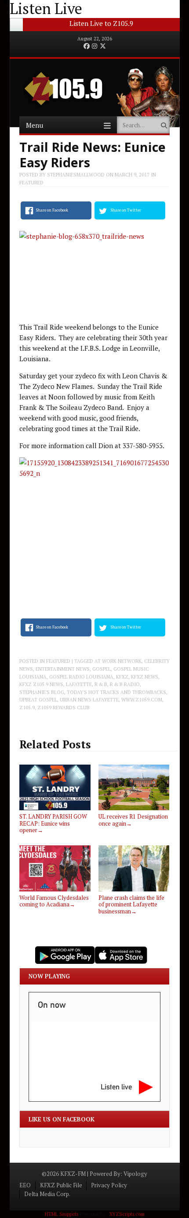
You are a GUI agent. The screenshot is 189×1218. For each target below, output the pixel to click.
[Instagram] (94, 46)
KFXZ (122, 677)
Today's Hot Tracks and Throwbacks (116, 692)
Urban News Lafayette (89, 700)
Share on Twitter (126, 210)
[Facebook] (87, 46)
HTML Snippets (61, 1214)
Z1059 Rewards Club (63, 707)
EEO (25, 1185)
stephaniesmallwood (76, 175)
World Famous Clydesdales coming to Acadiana (54, 901)
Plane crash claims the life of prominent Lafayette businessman (131, 904)
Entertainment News (63, 669)
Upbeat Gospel (38, 700)
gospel (101, 669)
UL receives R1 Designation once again (133, 819)
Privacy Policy (109, 1185)
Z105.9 (27, 707)
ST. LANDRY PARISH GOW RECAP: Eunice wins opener (53, 823)
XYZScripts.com (127, 1214)
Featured (31, 183)
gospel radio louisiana (81, 677)
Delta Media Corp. (47, 1194)
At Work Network (118, 661)
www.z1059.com (141, 700)
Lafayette (79, 684)
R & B (100, 684)
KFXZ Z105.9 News (41, 684)
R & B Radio (125, 684)
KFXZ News (144, 677)
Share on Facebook (52, 210)
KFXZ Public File (61, 1185)
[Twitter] (103, 46)
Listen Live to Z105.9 (101, 23)
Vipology (135, 1174)
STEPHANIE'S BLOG (41, 692)
